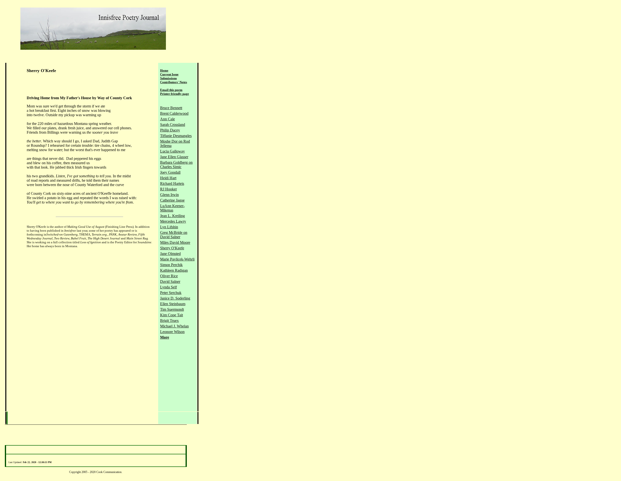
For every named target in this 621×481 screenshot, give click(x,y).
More (164, 337)
